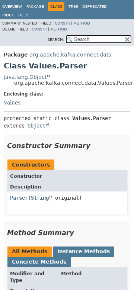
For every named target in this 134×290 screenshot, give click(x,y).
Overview (12, 6)
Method (81, 23)
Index (8, 15)
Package (35, 6)
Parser (19, 198)
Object (36, 126)
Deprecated (94, 6)
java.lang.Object (25, 77)
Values (12, 103)
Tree (73, 6)
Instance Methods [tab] (83, 251)
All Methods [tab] (29, 251)
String (40, 198)
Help (23, 15)
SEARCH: (56, 40)
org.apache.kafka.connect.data (70, 55)
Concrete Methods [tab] (39, 262)
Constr (62, 23)
